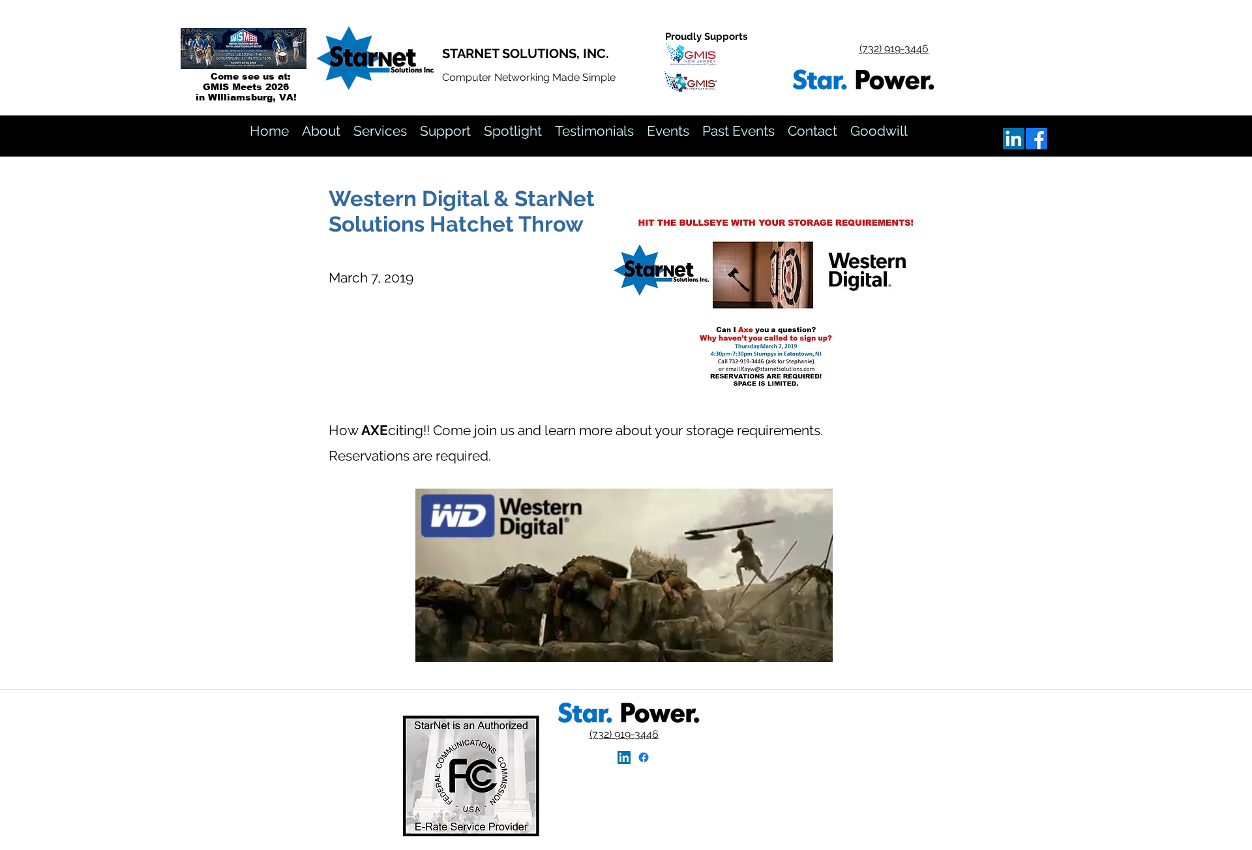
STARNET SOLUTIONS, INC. (525, 53)
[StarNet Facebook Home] (643, 757)
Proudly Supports (706, 36)
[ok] (1036, 138)
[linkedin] (1013, 138)
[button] (738, 131)
